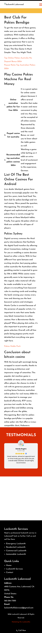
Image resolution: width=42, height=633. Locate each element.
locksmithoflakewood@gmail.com (18, 608)
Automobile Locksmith (16, 554)
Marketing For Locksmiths (21, 622)
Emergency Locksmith (16, 544)
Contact (9, 572)
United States (10, 594)
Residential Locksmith (15, 547)
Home (9, 565)
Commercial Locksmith (16, 551)
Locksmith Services (14, 569)
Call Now (22, 630)
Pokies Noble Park (12, 346)
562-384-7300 (10, 601)
